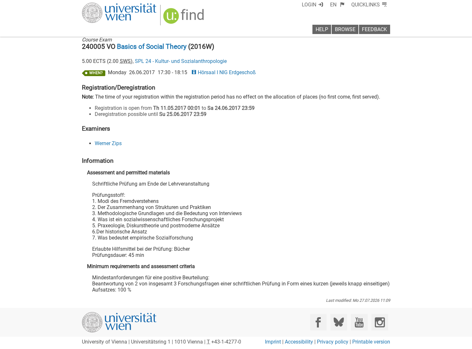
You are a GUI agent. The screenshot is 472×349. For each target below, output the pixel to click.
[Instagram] (379, 322)
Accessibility (299, 342)
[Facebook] (318, 322)
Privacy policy (332, 342)
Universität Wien (104, 6)
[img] (184, 18)
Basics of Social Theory (152, 46)
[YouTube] (359, 322)
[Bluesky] (338, 322)
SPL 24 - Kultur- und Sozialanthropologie (181, 61)
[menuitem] (337, 4)
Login (309, 5)
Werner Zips (108, 143)
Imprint (273, 342)
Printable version (371, 342)
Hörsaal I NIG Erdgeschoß (227, 72)
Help (322, 29)
